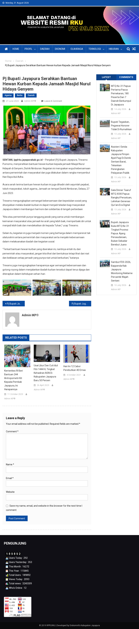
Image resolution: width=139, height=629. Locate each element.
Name (10, 464)
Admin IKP (116, 113)
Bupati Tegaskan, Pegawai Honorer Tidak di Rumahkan (121, 126)
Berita (19, 95)
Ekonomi (60, 49)
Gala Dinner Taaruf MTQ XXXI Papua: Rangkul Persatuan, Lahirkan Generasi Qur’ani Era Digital (121, 197)
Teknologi (94, 49)
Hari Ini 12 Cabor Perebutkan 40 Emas (74, 368)
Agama (8, 95)
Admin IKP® (30, 101)
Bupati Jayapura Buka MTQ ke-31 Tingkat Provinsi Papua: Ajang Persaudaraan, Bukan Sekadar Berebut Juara (120, 233)
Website (10, 492)
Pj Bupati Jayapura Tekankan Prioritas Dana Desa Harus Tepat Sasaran (16, 303)
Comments (126, 77)
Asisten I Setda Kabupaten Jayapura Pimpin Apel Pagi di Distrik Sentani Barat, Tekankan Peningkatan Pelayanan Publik (121, 159)
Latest (106, 77)
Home (16, 49)
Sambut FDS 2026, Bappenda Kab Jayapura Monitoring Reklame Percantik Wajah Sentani (122, 271)
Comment (12, 431)
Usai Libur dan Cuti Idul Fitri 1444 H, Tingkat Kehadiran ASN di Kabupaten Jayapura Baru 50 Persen (46, 373)
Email (10, 478)
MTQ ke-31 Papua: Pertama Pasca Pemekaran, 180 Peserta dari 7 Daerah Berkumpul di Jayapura (121, 95)
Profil (28, 49)
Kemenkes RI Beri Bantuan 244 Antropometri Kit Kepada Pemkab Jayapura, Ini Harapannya (13, 380)
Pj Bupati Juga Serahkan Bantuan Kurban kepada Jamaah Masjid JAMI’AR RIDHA (81, 303)
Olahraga (77, 49)
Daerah (44, 49)
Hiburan (114, 49)
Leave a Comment (53, 101)
